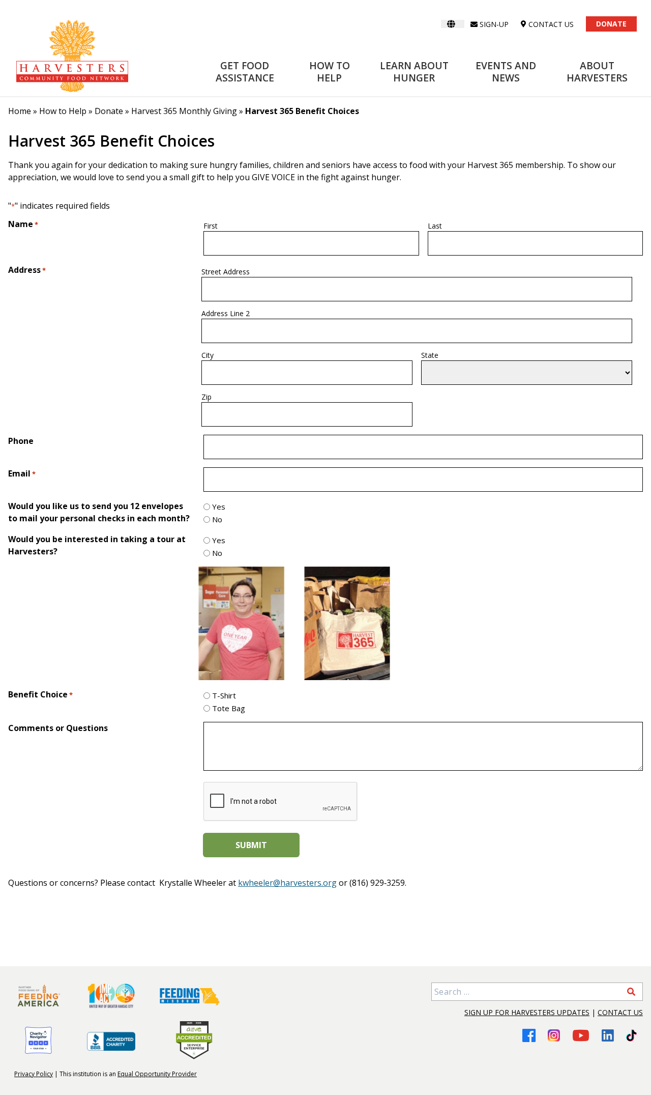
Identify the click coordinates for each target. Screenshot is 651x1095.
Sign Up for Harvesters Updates (526, 1012)
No (217, 519)
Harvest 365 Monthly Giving (184, 111)
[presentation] (280, 802)
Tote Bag (228, 708)
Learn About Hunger (414, 72)
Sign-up (494, 24)
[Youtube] (581, 1035)
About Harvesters (597, 72)
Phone (21, 440)
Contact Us (620, 1012)
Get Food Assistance (245, 72)
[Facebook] (529, 1035)
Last (435, 226)
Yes (218, 506)
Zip (206, 397)
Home (19, 111)
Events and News (506, 72)
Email (22, 473)
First (210, 226)
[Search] (631, 991)
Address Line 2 (225, 313)
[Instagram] (554, 1035)
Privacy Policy (33, 1074)
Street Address (225, 271)
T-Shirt (224, 695)
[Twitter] (631, 1035)
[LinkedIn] (608, 1035)
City (207, 355)
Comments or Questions (58, 728)
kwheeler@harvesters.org (287, 882)
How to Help (329, 72)
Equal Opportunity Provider (157, 1074)
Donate (611, 24)
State (429, 355)
